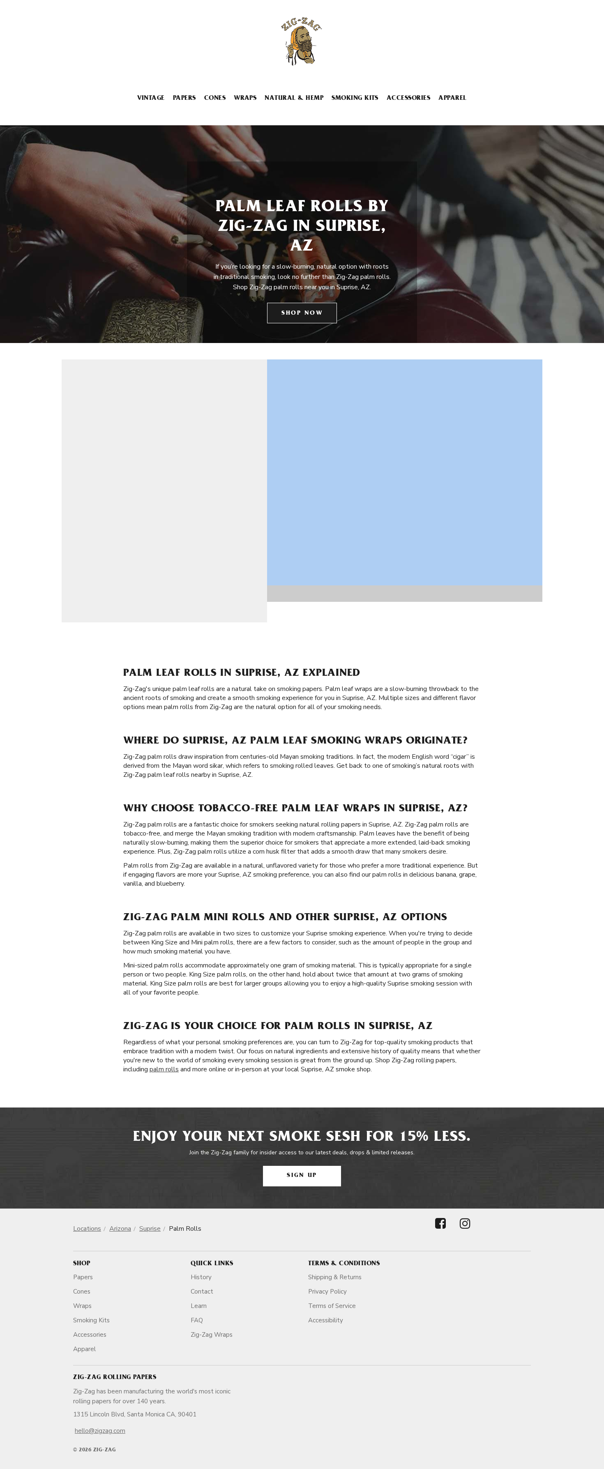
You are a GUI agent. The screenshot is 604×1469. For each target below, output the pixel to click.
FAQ (197, 1320)
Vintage (150, 98)
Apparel (452, 98)
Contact (202, 1291)
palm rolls (164, 1069)
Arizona (120, 1228)
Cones (215, 98)
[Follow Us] (440, 1230)
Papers (184, 98)
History (201, 1277)
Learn (199, 1306)
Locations (87, 1228)
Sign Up (302, 1176)
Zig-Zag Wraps (212, 1335)
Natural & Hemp (294, 98)
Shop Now (302, 314)
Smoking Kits (355, 98)
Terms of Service (332, 1306)
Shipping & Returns (335, 1277)
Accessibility (325, 1320)
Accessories (408, 98)
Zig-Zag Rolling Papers (114, 1378)
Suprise (150, 1228)
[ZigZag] (302, 41)
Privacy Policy (327, 1291)
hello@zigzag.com (100, 1431)
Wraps (245, 98)
